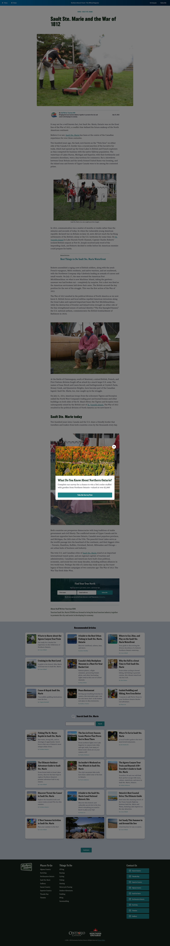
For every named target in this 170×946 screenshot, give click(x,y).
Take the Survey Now (85, 495)
